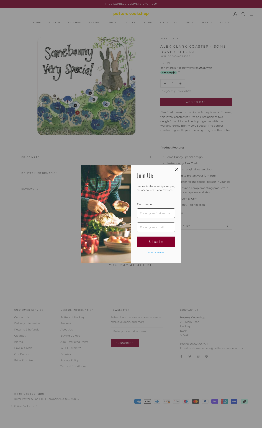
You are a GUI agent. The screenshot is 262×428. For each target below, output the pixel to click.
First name (144, 204)
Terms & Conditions (156, 252)
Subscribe (156, 242)
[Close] (176, 169)
